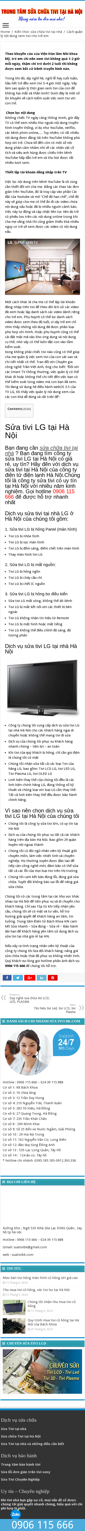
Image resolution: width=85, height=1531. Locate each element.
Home (5, 32)
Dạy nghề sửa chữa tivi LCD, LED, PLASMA (30, 998)
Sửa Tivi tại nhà (13, 1429)
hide (27, 409)
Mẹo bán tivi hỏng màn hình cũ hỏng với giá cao (40, 1278)
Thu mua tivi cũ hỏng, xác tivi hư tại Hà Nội (36, 1290)
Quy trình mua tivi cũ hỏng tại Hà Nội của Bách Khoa (53, 1322)
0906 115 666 (43, 1525)
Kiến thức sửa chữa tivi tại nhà (38, 32)
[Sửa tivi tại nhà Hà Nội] (42, 13)
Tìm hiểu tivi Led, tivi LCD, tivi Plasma (54, 1008)
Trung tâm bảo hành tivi (20, 1464)
